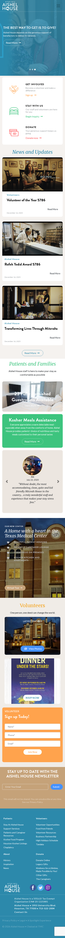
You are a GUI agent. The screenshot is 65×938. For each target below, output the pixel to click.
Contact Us (20, 912)
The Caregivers (43, 879)
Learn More (30, 405)
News (6, 868)
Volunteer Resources (46, 832)
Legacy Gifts (42, 864)
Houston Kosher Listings (15, 843)
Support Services (11, 828)
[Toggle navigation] (58, 6)
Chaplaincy (8, 847)
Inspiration (8, 864)
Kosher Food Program (13, 839)
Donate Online (43, 860)
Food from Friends (44, 828)
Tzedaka (40, 844)
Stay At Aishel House (13, 824)
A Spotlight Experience (39, 920)
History (6, 860)
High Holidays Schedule (47, 840)
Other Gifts (41, 875)
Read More (12, 42)
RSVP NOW (32, 697)
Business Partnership (46, 836)
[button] (6, 481)
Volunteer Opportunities (48, 824)
